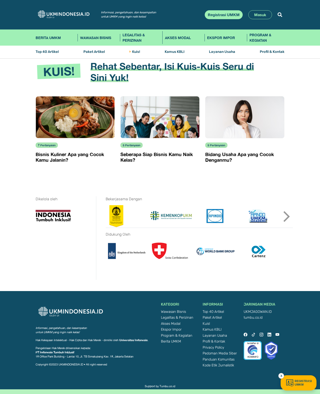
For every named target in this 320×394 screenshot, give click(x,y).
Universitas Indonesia (133, 340)
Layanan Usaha (222, 52)
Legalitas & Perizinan (134, 37)
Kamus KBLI (174, 52)
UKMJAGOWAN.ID (258, 311)
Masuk (260, 14)
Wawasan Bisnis (95, 38)
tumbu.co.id (253, 317)
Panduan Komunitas (218, 359)
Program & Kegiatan (260, 37)
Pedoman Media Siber (220, 353)
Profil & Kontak (272, 52)
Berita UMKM (48, 38)
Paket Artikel (94, 52)
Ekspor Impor (221, 38)
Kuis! (136, 52)
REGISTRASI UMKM (303, 383)
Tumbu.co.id (167, 386)
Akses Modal (178, 38)
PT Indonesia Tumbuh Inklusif (55, 352)
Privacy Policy (213, 347)
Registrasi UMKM (224, 14)
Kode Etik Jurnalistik (218, 365)
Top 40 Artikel (47, 52)
